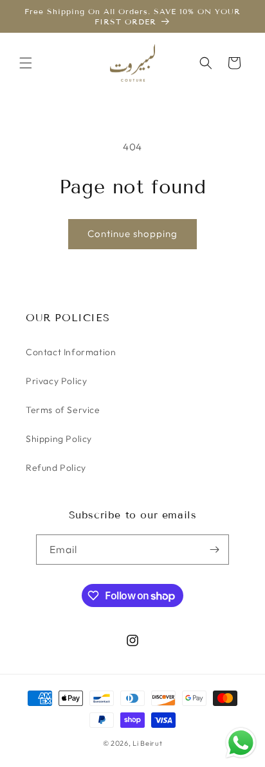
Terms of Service (63, 410)
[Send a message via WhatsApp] (241, 743)
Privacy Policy (56, 381)
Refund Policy (56, 467)
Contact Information (71, 352)
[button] (26, 63)
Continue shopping (132, 233)
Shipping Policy (59, 439)
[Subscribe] (214, 549)
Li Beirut (147, 743)
